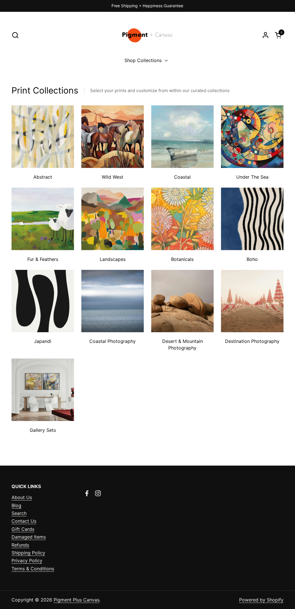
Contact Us (24, 521)
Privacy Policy (27, 560)
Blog (16, 505)
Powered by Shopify (261, 600)
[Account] (265, 35)
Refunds (20, 545)
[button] (15, 35)
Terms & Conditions (33, 568)
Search (19, 513)
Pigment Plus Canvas (76, 600)
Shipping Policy (28, 553)
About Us (22, 497)
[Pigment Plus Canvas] (147, 34)
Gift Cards (23, 529)
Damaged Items (29, 537)
